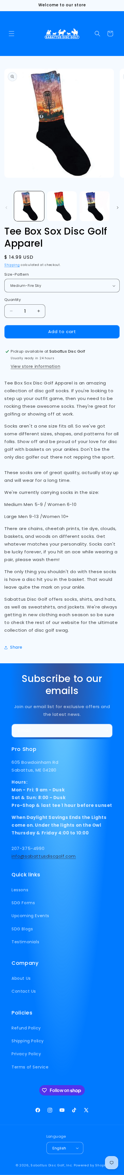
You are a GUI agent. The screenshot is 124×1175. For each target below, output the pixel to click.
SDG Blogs (22, 929)
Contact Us (24, 991)
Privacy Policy (26, 1054)
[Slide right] (117, 207)
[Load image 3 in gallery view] (95, 206)
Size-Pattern (16, 274)
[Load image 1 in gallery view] (29, 206)
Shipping (12, 265)
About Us (21, 978)
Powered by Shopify (91, 1165)
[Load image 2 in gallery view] (62, 206)
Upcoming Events (30, 916)
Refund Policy (26, 1028)
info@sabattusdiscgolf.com (44, 856)
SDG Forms (23, 903)
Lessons (20, 890)
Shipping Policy (28, 1041)
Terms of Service (30, 1067)
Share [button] (16, 647)
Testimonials (25, 942)
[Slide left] (6, 207)
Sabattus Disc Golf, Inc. (52, 1165)
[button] (11, 33)
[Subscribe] (105, 730)
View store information (35, 366)
